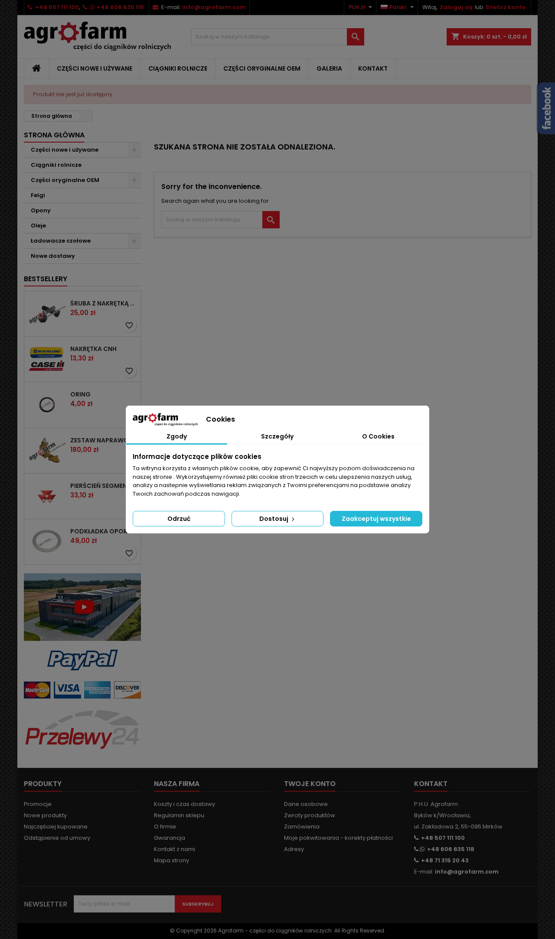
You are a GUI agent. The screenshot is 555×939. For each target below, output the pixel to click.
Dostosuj (274, 518)
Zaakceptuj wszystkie (376, 518)
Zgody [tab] (176, 436)
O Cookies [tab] (378, 436)
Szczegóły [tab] (277, 436)
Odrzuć (178, 518)
